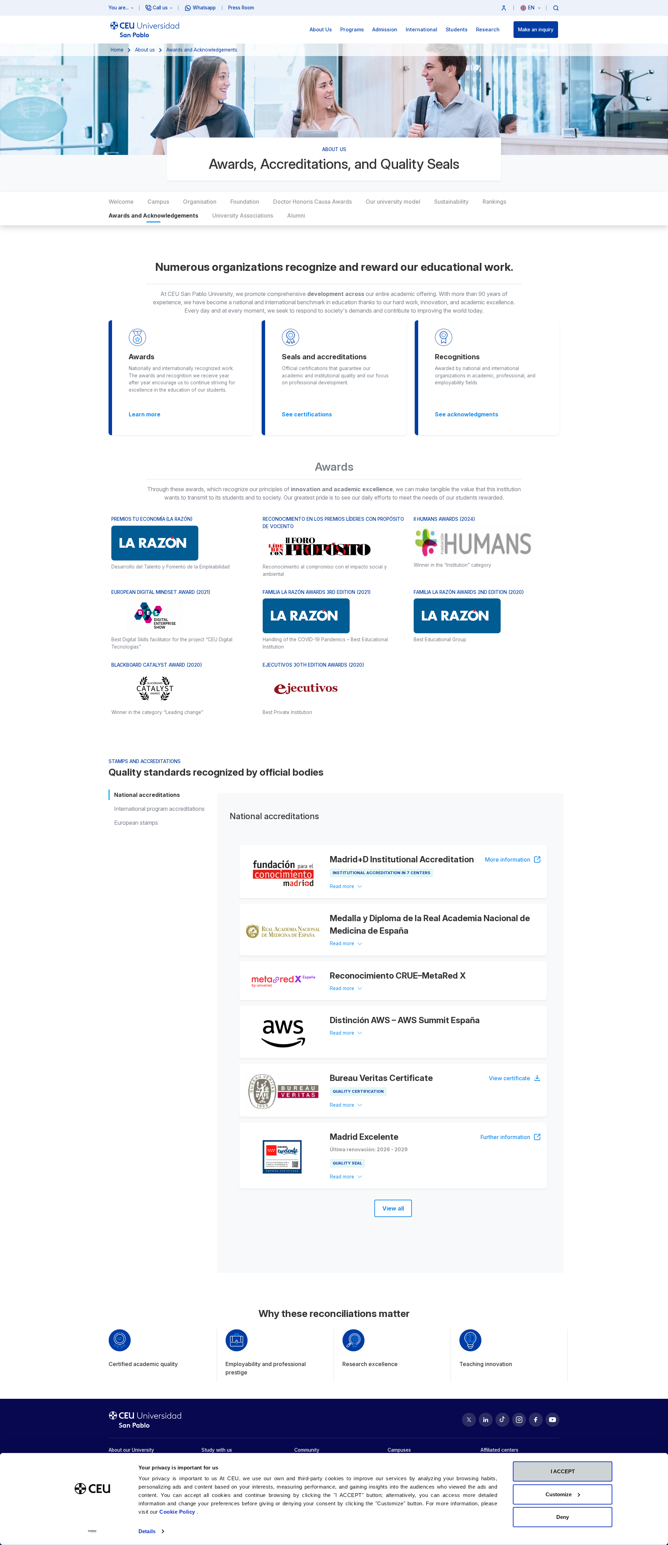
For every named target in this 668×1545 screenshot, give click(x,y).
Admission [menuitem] (384, 29)
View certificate (509, 1078)
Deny (562, 1517)
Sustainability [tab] (451, 201)
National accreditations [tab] (147, 794)
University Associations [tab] (242, 215)
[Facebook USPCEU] (536, 1420)
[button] (503, 8)
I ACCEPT (563, 1471)
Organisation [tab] (199, 201)
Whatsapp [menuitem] (204, 7)
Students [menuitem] (457, 29)
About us (145, 50)
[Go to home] (145, 29)
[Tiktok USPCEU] (502, 1420)
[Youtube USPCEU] (552, 1420)
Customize (559, 1494)
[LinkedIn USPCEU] (486, 1420)
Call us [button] (160, 7)
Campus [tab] (158, 201)
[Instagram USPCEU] (519, 1420)
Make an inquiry (536, 29)
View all (393, 1208)
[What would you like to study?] (555, 7)
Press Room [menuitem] (241, 7)
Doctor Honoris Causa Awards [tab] (312, 201)
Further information (505, 1137)
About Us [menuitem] (321, 29)
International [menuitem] (421, 29)
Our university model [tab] (393, 201)
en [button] (532, 7)
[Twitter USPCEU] (469, 1420)
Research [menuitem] (488, 29)
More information (507, 859)
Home (117, 50)
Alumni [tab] (296, 215)
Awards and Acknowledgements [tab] (153, 215)
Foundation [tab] (244, 201)
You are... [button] (119, 7)
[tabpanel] (390, 1033)
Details (147, 1531)
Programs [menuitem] (352, 29)
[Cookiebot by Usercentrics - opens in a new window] (92, 1531)
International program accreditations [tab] (159, 808)
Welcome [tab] (121, 201)
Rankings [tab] (494, 201)
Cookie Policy (178, 1512)
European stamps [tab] (136, 822)
